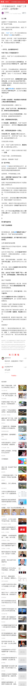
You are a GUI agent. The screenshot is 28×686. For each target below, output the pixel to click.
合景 (15, 232)
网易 (2, 2)
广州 (7, 166)
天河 (9, 89)
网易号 (7, 1)
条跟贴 (13, 375)
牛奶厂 (8, 33)
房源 (10, 35)
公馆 (12, 89)
